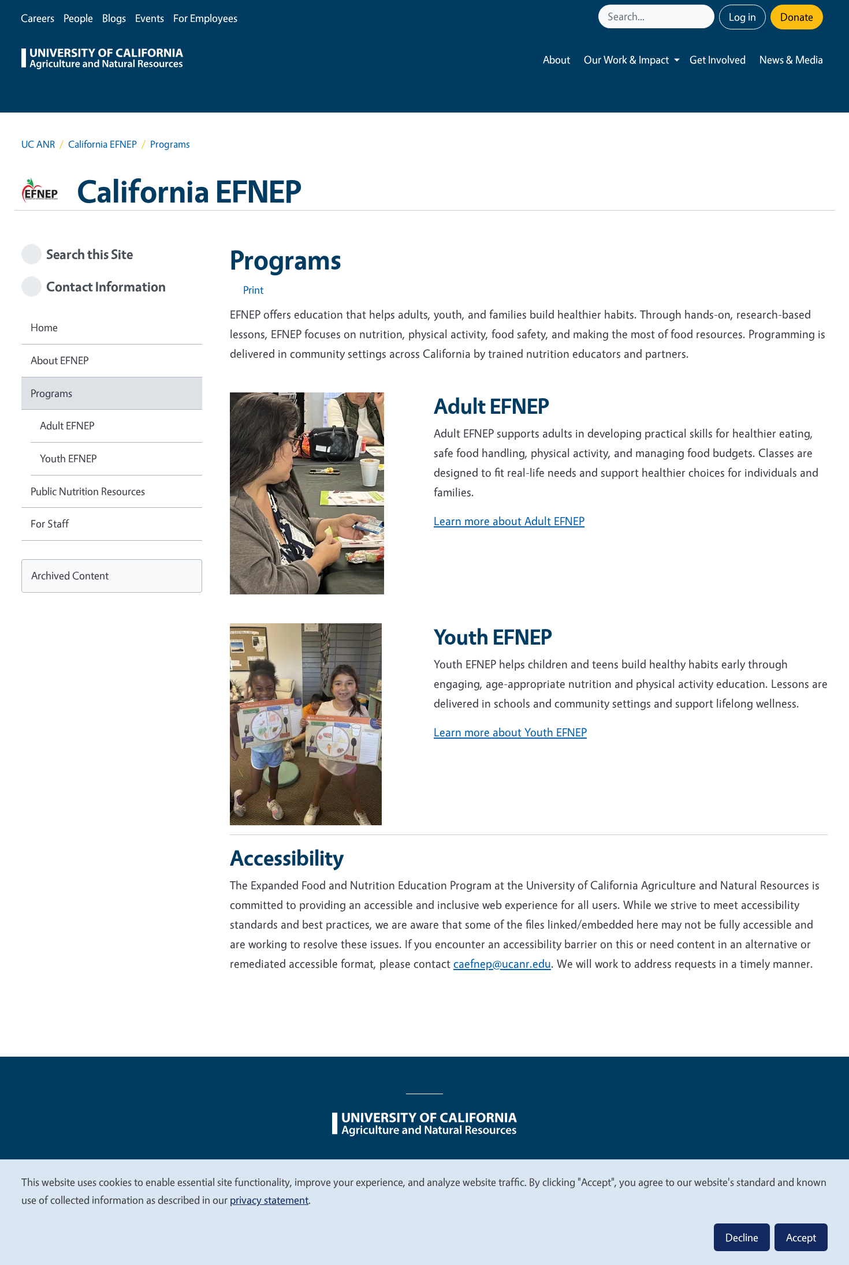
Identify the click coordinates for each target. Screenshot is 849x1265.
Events (149, 18)
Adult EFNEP (67, 425)
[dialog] (424, 1211)
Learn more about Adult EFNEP (509, 521)
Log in (742, 17)
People (78, 18)
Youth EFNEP (68, 458)
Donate (796, 17)
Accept (801, 1237)
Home (44, 327)
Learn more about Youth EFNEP (510, 732)
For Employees (205, 18)
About (556, 59)
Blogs (114, 18)
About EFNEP (59, 360)
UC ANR (38, 144)
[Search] (706, 16)
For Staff (50, 523)
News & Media (791, 59)
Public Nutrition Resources (88, 491)
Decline (741, 1237)
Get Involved (718, 59)
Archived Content (70, 575)
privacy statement (269, 1200)
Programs (51, 393)
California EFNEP (102, 144)
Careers (37, 18)
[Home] (102, 60)
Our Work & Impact (626, 59)
